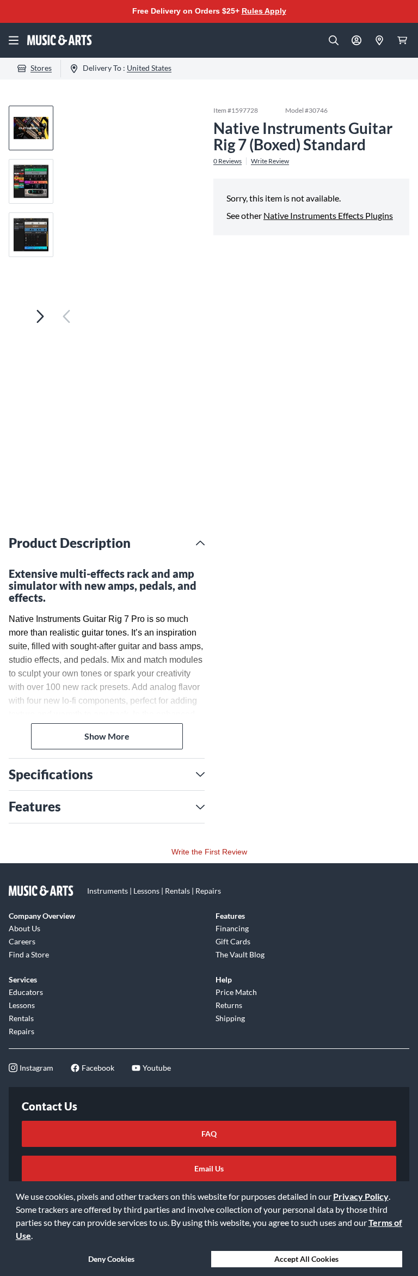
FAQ (209, 1133)
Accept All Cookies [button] (306, 1258)
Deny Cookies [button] (111, 1258)
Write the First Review (209, 851)
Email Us (209, 1168)
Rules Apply (264, 11)
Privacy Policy (361, 1196)
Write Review (270, 161)
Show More (107, 736)
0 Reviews (227, 161)
